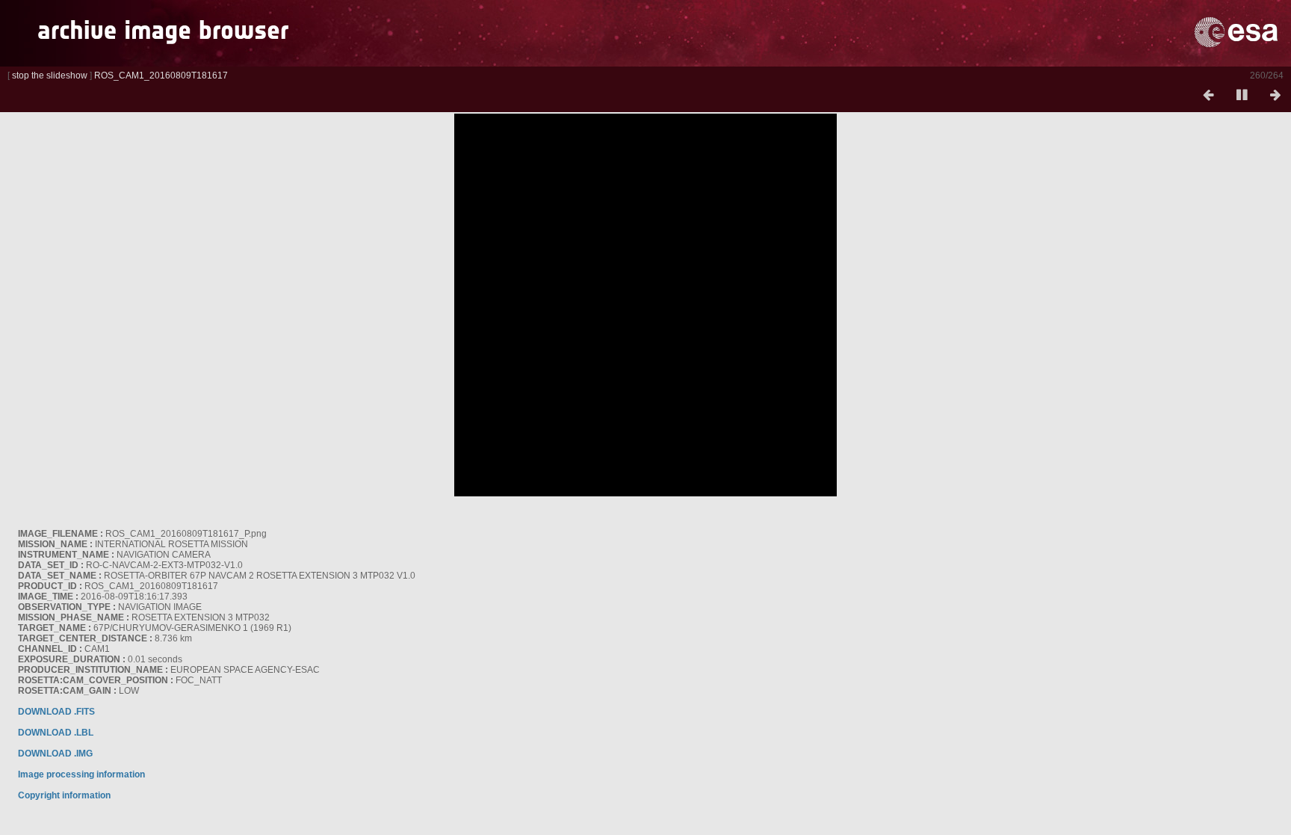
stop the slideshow (49, 75)
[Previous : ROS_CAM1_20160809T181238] (1208, 95)
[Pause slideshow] (1241, 95)
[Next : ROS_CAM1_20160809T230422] (1275, 95)
